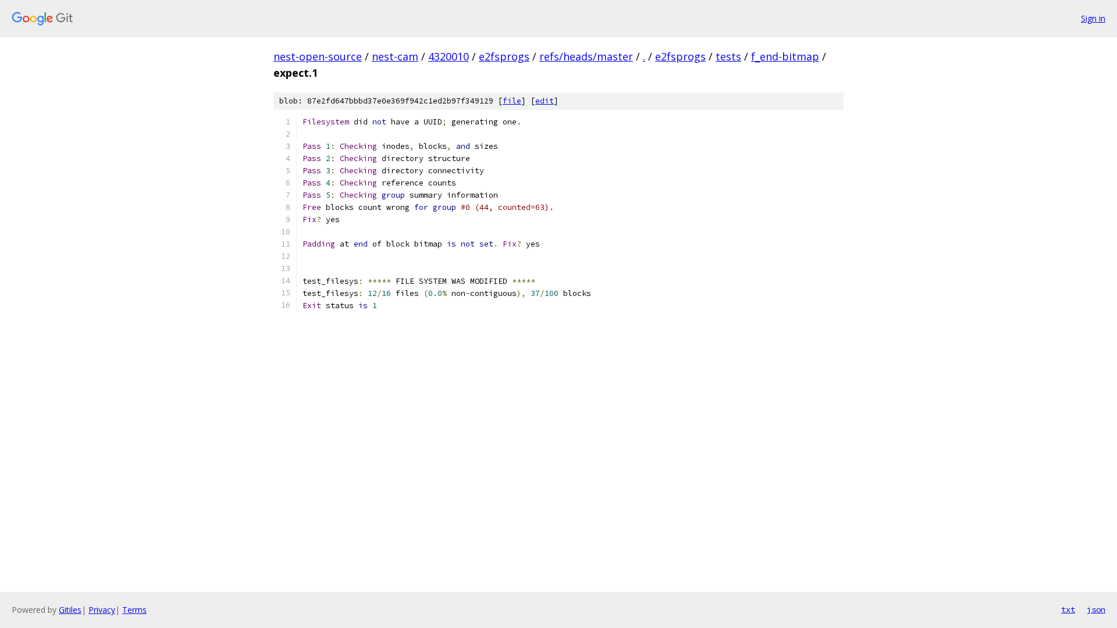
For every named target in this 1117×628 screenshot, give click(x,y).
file (512, 101)
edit (544, 101)
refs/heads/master (586, 56)
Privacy (101, 609)
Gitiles (70, 609)
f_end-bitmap (785, 56)
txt (1068, 609)
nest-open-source (317, 56)
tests (728, 56)
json (1096, 609)
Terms (134, 609)
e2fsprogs (504, 56)
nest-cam (395, 56)
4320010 (448, 56)
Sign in (1093, 18)
